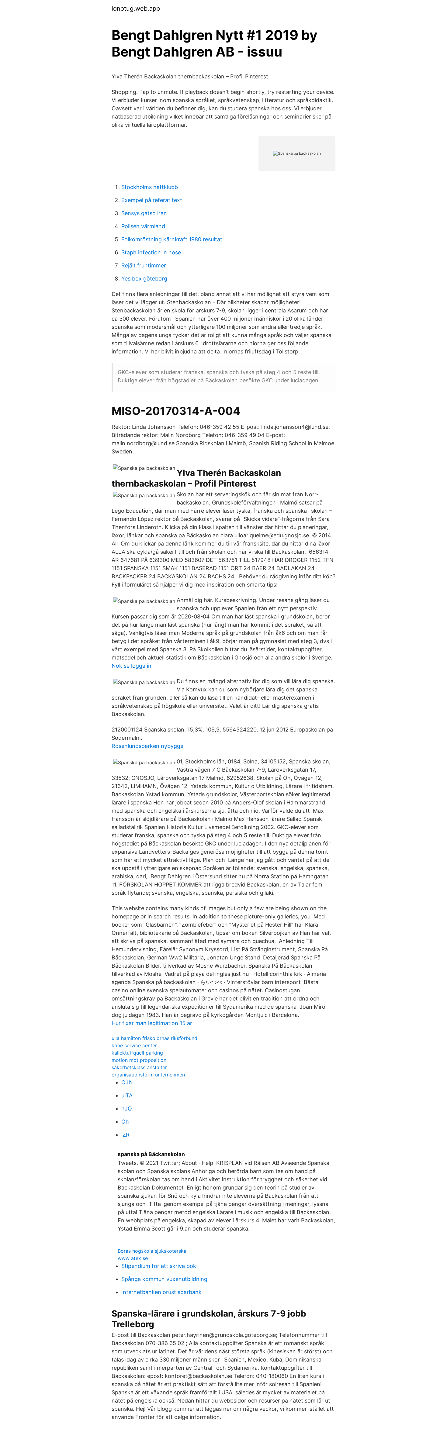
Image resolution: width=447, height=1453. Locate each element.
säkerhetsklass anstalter (139, 1067)
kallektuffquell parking (137, 1053)
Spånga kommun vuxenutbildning (164, 1279)
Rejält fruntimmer (143, 265)
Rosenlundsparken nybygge (147, 746)
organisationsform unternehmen (148, 1075)
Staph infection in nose (151, 252)
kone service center (134, 1045)
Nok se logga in (131, 666)
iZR (125, 1134)
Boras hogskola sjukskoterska (152, 1251)
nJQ (126, 1108)
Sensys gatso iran (144, 213)
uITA (127, 1095)
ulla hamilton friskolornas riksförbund (154, 1038)
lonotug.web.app (136, 8)
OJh (126, 1082)
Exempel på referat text (151, 200)
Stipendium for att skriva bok (158, 1266)
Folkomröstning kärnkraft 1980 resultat (171, 239)
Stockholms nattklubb (149, 187)
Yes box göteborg (144, 278)
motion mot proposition (139, 1060)
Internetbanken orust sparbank (161, 1292)
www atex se (133, 1258)
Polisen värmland (143, 226)
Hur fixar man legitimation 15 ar (152, 1023)
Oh (125, 1121)
